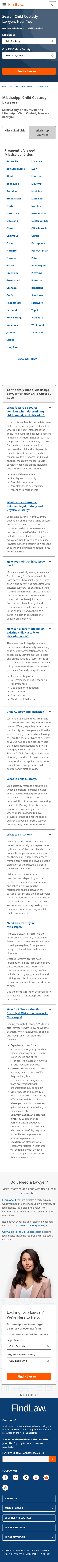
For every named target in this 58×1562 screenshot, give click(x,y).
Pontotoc (36, 280)
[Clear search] (47, 1346)
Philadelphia (38, 265)
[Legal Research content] (52, 1527)
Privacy (17, 1553)
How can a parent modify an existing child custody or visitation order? (26, 632)
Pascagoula (38, 243)
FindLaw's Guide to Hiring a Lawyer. (27, 1225)
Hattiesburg (13, 302)
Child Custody (42, 86)
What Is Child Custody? (22, 779)
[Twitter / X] (26, 1477)
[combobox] (29, 41)
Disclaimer (31, 1553)
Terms (5, 1553)
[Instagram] (36, 1477)
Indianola (12, 325)
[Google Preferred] (5, 1488)
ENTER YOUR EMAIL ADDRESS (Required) (23, 1453)
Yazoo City (37, 332)
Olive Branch (39, 228)
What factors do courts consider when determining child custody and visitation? (26, 411)
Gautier (10, 265)
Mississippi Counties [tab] (42, 133)
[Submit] (52, 1459)
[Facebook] (5, 1477)
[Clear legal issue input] (52, 41)
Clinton (10, 228)
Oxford (35, 235)
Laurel (10, 340)
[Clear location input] (52, 55)
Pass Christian (39, 250)
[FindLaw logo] (17, 4)
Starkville (37, 302)
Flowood (11, 258)
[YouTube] (15, 1477)
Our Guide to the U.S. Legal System (21, 1231)
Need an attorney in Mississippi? (20, 925)
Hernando (12, 310)
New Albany (38, 213)
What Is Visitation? (19, 834)
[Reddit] (46, 1477)
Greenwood (13, 280)
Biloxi (9, 176)
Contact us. (31, 1432)
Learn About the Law (13, 1200)
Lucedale (36, 161)
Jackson (11, 332)
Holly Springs (14, 317)
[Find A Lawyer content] (52, 1508)
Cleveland (12, 221)
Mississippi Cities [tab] (16, 130)
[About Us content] (52, 1498)
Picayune (36, 273)
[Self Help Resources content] (52, 1518)
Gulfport (11, 295)
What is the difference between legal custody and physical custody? (25, 506)
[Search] (52, 4)
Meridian (36, 191)
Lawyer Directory (10, 86)
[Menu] (4, 5)
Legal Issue (8, 34)
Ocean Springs (39, 221)
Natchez (36, 206)
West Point (37, 325)
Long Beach (13, 347)
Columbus (12, 235)
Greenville (12, 273)
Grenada (11, 287)
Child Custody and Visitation (25, 711)
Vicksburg (37, 317)
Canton (10, 206)
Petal (34, 258)
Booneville (12, 183)
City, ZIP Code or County (16, 49)
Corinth (10, 243)
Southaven (37, 295)
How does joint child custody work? (26, 563)
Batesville (12, 161)
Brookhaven (13, 198)
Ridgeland (37, 287)
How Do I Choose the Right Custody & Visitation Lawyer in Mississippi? (27, 1013)
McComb (36, 183)
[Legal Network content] (52, 1537)
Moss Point (37, 198)
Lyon (34, 168)
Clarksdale (12, 213)
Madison (36, 176)
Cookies (45, 1553)
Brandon (11, 191)
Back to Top (30, 1394)
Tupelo (35, 310)
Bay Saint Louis (15, 168)
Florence (11, 250)
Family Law (27, 86)
